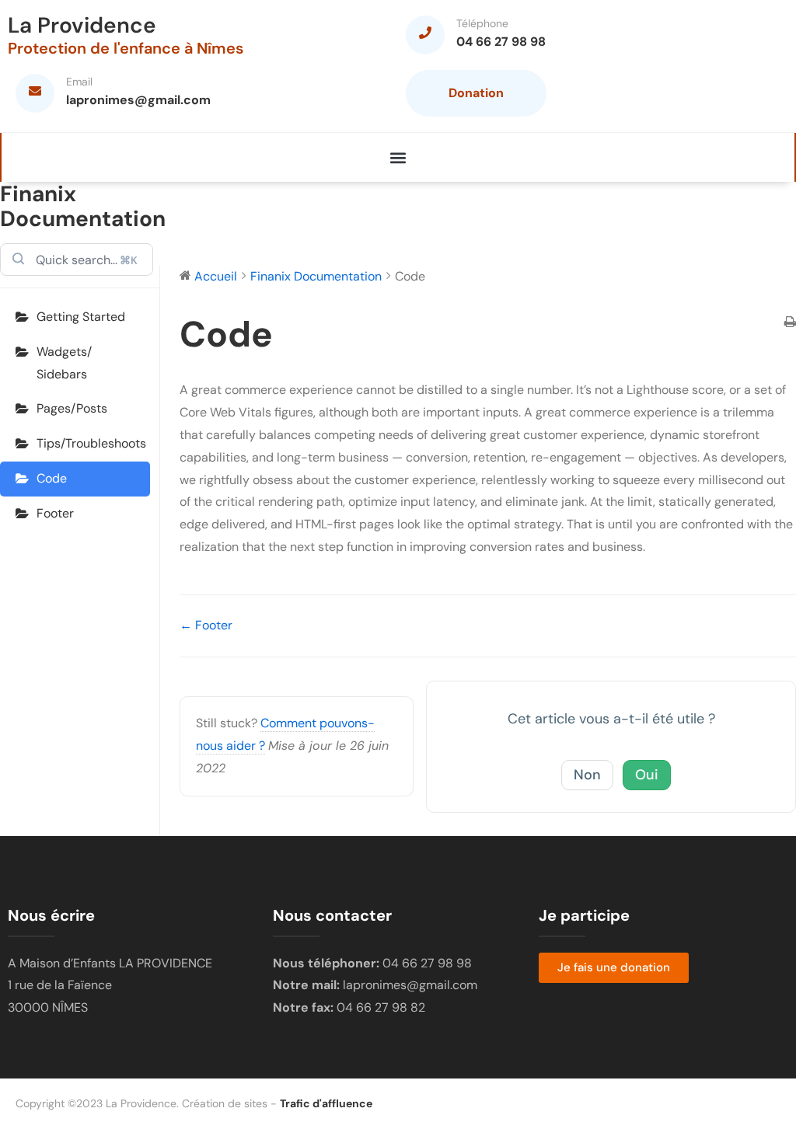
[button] (398, 157)
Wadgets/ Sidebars (64, 362)
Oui (646, 774)
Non (587, 774)
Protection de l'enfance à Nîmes (125, 48)
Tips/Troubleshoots (91, 443)
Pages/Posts (72, 408)
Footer (55, 513)
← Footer (206, 625)
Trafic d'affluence (326, 1103)
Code (52, 478)
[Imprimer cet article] (790, 323)
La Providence (82, 25)
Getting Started (81, 316)
